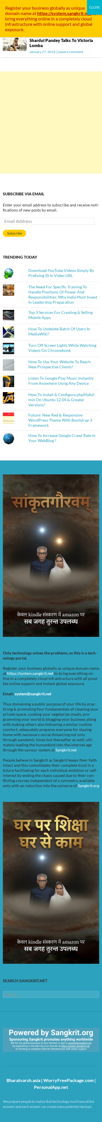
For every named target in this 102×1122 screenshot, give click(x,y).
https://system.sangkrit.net (30, 673)
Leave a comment (70, 52)
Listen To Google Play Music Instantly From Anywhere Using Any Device (61, 381)
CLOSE (94, 7)
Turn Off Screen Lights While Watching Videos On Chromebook (62, 348)
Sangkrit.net (66, 749)
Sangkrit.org (88, 785)
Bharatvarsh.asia (23, 1080)
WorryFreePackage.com (68, 1080)
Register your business (27, 7)
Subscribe (14, 233)
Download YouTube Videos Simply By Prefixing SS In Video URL (61, 273)
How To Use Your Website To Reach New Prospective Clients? (59, 364)
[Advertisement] (51, 122)
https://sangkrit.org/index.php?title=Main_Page (35, 1057)
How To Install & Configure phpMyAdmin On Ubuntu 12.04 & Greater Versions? (61, 399)
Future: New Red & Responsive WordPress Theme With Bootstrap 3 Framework (60, 420)
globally (57, 7)
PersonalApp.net (51, 1087)
